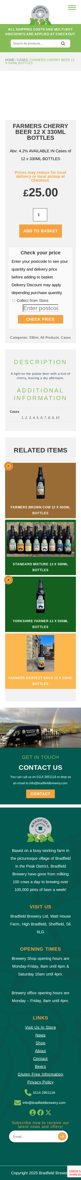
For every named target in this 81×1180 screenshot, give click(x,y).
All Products (49, 337)
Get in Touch (40, 757)
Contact (40, 794)
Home (10, 60)
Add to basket (40, 231)
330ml (34, 337)
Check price (40, 319)
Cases (22, 60)
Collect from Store (32, 300)
